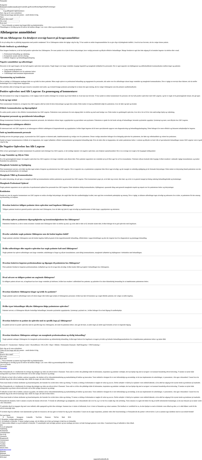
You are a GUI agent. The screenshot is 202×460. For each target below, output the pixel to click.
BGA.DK (44, 345)
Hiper (51, 345)
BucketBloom (35, 345)
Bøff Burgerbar (82, 345)
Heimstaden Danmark (68, 345)
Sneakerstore (13, 345)
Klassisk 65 (4, 345)
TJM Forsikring (94, 345)
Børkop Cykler (24, 345)
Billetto (57, 345)
